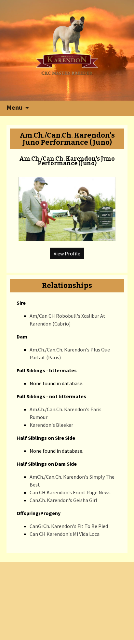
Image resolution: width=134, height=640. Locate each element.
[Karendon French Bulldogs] (67, 45)
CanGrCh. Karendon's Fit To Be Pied (69, 526)
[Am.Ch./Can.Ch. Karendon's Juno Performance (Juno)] (67, 206)
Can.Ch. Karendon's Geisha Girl (63, 500)
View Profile (67, 253)
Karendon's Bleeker (51, 425)
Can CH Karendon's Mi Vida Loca (65, 534)
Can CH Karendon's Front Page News (70, 492)
